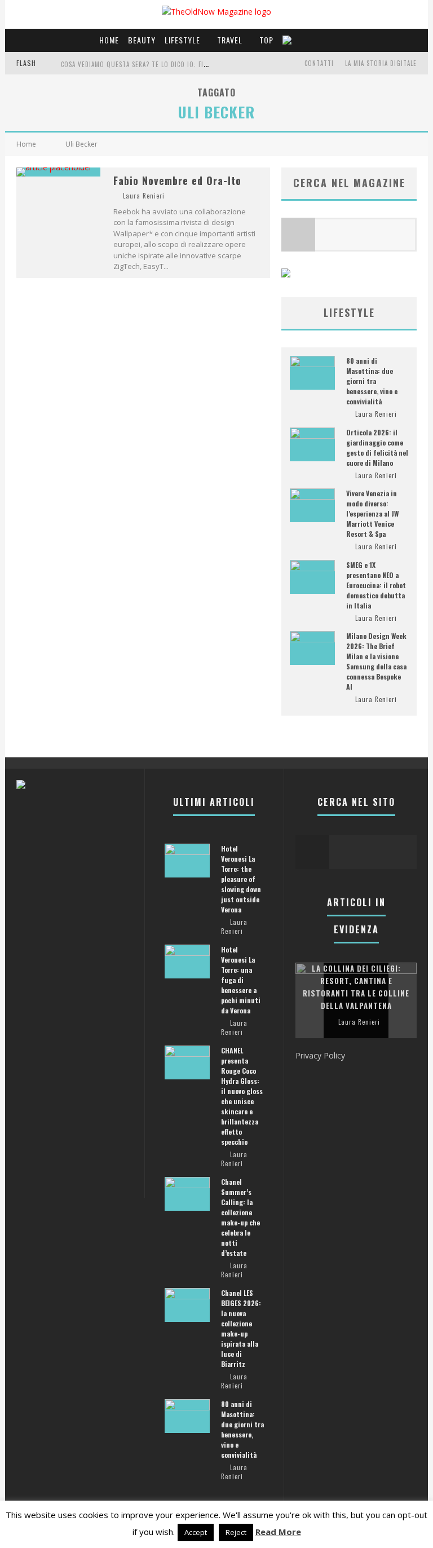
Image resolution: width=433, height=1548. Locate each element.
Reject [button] (236, 1532)
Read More (278, 1531)
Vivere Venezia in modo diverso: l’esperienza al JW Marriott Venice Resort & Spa (372, 513)
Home (109, 40)
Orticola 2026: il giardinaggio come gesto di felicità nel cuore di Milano (377, 447)
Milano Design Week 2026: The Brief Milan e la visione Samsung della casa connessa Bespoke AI (376, 661)
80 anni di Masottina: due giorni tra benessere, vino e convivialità (371, 381)
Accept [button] (195, 1532)
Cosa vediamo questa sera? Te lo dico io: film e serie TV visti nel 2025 (177, 64)
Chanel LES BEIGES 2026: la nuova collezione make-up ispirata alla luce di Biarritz (241, 1328)
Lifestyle (182, 40)
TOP (266, 40)
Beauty (142, 40)
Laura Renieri (144, 195)
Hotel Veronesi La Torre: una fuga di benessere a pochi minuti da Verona (240, 980)
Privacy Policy (320, 1055)
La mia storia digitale (381, 63)
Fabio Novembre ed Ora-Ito (177, 180)
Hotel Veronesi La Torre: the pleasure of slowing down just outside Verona (241, 879)
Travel (229, 40)
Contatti (319, 63)
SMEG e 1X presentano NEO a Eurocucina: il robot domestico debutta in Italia (376, 585)
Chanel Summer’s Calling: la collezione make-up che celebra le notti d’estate (240, 1217)
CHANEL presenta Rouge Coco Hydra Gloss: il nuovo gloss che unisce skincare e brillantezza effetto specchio (242, 1096)
